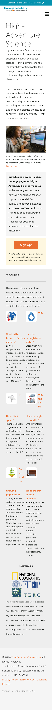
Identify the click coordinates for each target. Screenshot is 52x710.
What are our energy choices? (33, 494)
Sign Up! (26, 245)
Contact (6, 684)
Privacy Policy (10, 679)
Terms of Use (27, 679)
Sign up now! (11, 166)
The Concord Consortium (26, 657)
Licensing (42, 679)
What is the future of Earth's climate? (15, 338)
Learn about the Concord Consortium (25, 3)
